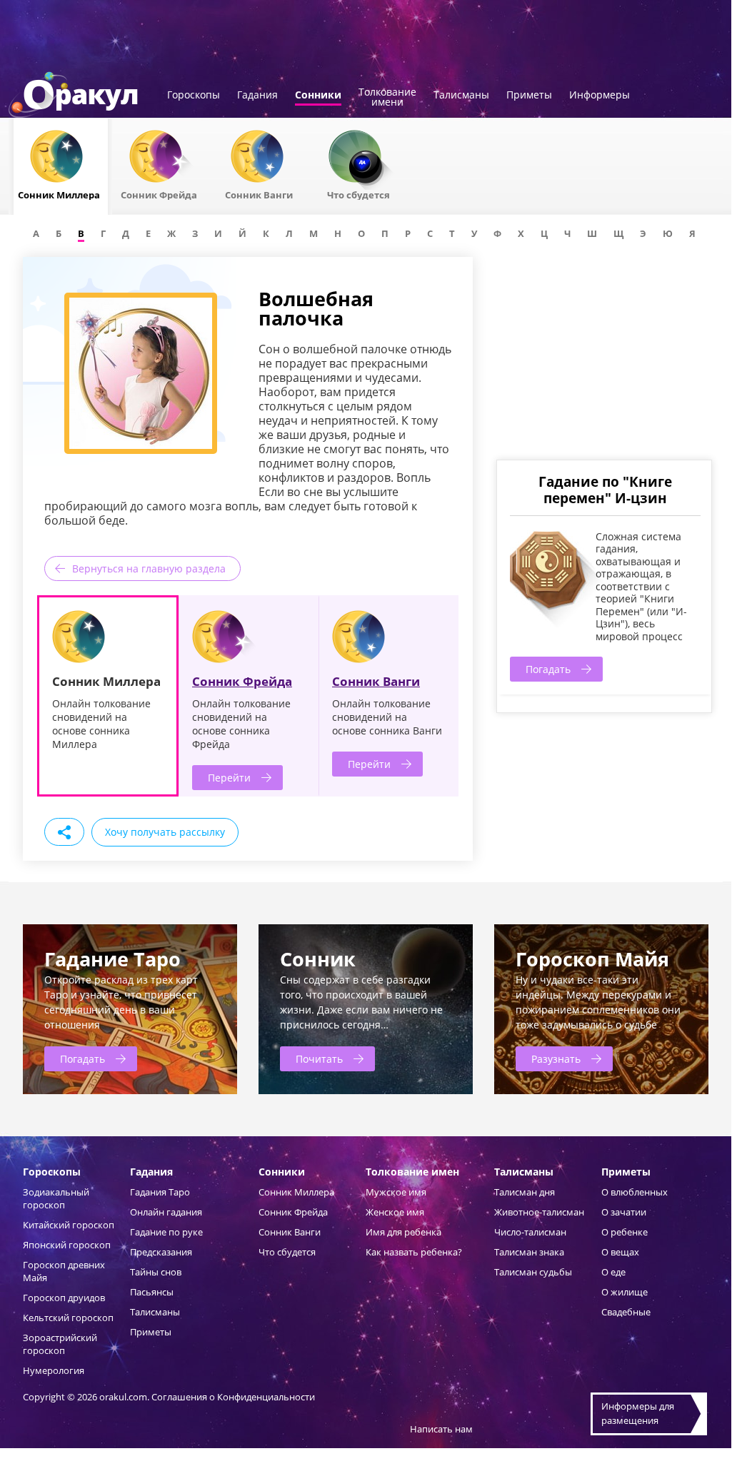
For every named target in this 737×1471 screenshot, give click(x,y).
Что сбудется (287, 1251)
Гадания (257, 95)
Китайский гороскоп (68, 1224)
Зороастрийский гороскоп (60, 1344)
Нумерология (53, 1370)
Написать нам (441, 1428)
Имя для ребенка (403, 1231)
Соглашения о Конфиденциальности (233, 1396)
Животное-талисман (539, 1211)
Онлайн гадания (166, 1211)
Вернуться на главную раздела (149, 568)
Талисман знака (529, 1251)
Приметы (529, 95)
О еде (613, 1271)
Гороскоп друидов (64, 1297)
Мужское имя (396, 1192)
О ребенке (624, 1231)
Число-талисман (530, 1231)
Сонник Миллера (296, 1192)
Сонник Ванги (376, 681)
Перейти (229, 777)
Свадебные (626, 1311)
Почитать (319, 1059)
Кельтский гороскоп (68, 1317)
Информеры (599, 95)
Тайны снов (155, 1271)
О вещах (620, 1251)
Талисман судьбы (533, 1271)
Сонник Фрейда (242, 681)
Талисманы (461, 95)
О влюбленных (634, 1192)
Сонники (318, 95)
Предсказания (161, 1251)
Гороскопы (193, 95)
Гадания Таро (160, 1192)
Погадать (548, 669)
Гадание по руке (166, 1231)
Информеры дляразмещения (637, 1413)
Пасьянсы (152, 1291)
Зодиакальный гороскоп (56, 1198)
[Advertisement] (603, 357)
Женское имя (395, 1211)
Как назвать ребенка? (414, 1251)
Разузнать (556, 1059)
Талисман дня (524, 1192)
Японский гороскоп (67, 1244)
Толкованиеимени (387, 97)
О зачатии (623, 1211)
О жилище (624, 1291)
